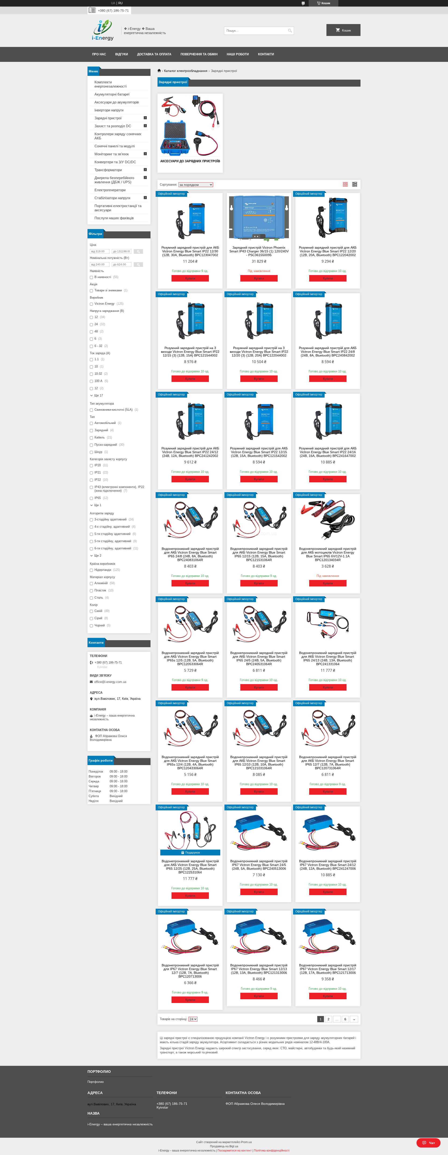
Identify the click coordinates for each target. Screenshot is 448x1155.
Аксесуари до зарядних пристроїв (190, 161)
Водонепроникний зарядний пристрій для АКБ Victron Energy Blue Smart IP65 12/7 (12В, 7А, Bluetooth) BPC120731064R (327, 762)
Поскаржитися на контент (234, 1150)
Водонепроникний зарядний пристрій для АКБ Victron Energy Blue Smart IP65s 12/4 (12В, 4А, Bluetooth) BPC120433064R (190, 762)
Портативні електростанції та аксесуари (117, 208)
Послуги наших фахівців (114, 218)
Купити (190, 278)
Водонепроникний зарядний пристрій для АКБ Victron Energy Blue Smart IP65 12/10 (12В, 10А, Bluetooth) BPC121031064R (258, 762)
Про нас (99, 54)
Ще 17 (98, 395)
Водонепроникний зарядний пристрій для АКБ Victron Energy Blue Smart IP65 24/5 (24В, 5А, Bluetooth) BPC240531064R (258, 658)
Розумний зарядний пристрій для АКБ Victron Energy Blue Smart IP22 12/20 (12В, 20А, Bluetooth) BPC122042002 (328, 251)
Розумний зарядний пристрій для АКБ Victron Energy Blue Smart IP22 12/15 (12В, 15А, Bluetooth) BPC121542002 (259, 452)
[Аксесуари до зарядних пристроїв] (190, 126)
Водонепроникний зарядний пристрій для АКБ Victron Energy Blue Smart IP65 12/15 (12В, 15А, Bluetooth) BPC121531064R (258, 554)
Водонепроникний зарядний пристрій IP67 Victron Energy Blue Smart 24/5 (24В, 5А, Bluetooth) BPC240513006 (258, 864)
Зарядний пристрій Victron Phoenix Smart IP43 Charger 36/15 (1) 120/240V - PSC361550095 (259, 251)
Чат (432, 1143)
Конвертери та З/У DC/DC (115, 162)
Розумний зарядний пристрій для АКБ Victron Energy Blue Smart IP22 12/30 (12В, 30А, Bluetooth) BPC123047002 (190, 251)
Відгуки (121, 54)
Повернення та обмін (199, 54)
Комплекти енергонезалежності (110, 84)
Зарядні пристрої (108, 118)
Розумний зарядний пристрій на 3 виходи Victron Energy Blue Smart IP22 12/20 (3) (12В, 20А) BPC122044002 (259, 351)
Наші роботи (238, 54)
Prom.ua (246, 1142)
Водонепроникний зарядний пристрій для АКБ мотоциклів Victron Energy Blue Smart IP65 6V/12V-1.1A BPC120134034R (327, 554)
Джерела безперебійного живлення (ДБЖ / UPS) (114, 180)
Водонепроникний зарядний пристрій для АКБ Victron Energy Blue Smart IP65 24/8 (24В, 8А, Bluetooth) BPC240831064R (190, 554)
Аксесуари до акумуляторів (116, 102)
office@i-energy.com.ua (110, 682)
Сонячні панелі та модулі (114, 146)
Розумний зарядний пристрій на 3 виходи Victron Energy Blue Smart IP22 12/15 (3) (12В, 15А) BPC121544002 (190, 351)
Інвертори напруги (108, 110)
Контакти (266, 54)
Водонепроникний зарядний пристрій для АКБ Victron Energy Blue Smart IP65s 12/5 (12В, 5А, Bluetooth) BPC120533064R (190, 658)
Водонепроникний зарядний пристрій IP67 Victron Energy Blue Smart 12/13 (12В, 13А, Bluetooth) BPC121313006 (258, 969)
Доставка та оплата (154, 54)
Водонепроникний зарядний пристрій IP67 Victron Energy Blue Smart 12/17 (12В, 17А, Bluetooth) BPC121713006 (327, 969)
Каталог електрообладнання (185, 71)
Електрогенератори (110, 190)
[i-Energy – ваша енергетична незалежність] (103, 31)
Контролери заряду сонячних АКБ (117, 136)
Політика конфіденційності (272, 1150)
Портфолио (96, 1082)
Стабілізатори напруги (112, 198)
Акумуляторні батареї (112, 94)
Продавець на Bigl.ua (224, 1146)
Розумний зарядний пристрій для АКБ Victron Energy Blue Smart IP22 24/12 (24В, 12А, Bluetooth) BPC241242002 (190, 452)
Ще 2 (97, 555)
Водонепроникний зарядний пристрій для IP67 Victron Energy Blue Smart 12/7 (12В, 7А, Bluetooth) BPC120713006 (190, 970)
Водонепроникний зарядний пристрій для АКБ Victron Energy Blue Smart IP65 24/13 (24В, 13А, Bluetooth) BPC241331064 (327, 658)
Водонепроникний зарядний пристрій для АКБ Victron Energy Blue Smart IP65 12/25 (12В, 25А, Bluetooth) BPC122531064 (190, 866)
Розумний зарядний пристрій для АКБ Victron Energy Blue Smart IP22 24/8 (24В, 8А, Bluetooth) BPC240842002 (328, 351)
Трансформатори (108, 170)
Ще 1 (97, 505)
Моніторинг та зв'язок (111, 154)
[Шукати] (290, 31)
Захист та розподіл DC (112, 126)
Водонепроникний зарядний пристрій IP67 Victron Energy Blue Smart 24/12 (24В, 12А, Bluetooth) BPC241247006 (327, 864)
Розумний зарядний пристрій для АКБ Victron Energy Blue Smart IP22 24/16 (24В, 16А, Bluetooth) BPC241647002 (328, 452)
